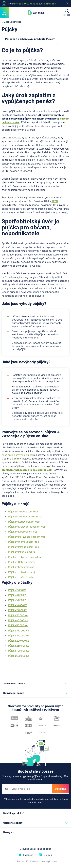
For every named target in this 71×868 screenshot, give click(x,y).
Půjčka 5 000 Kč (17, 600)
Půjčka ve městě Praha (21, 577)
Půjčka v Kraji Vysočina (21, 566)
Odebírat (60, 788)
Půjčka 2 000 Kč (17, 590)
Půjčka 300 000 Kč (18, 650)
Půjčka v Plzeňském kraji (22, 551)
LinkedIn (48, 854)
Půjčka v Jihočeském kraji (23, 511)
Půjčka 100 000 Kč (18, 630)
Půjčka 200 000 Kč (18, 640)
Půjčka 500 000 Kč (18, 655)
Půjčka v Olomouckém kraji (23, 541)
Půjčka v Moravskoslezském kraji (27, 536)
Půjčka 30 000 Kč (18, 615)
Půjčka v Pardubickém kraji (23, 546)
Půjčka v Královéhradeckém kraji (27, 526)
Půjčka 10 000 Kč (17, 605)
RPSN (55, 201)
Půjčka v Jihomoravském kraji (25, 516)
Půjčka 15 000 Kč (17, 610)
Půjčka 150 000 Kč (18, 635)
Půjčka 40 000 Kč (18, 620)
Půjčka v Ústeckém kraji (21, 561)
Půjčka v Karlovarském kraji (24, 521)
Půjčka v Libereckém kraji (22, 531)
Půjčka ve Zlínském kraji (22, 572)
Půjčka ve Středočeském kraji (25, 556)
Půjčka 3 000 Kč (17, 595)
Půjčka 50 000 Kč (18, 625)
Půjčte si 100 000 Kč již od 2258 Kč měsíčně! (34, 3)
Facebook (28, 854)
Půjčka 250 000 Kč (18, 645)
